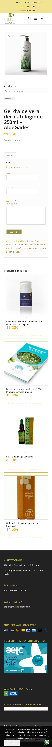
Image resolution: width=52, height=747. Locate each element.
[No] (48, 736)
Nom (9, 173)
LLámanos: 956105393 (26, 11)
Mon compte (17, 2)
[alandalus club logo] (21, 18)
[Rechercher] (28, 18)
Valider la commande (33, 2)
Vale (12, 743)
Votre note (11, 201)
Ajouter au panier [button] (16, 335)
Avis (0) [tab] (10, 155)
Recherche (9, 99)
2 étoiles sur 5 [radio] (8, 204)
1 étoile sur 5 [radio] (7, 204)
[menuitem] (16, 2)
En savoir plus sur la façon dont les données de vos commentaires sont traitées (26, 248)
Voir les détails (36, 335)
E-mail (9, 187)
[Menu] (35, 18)
